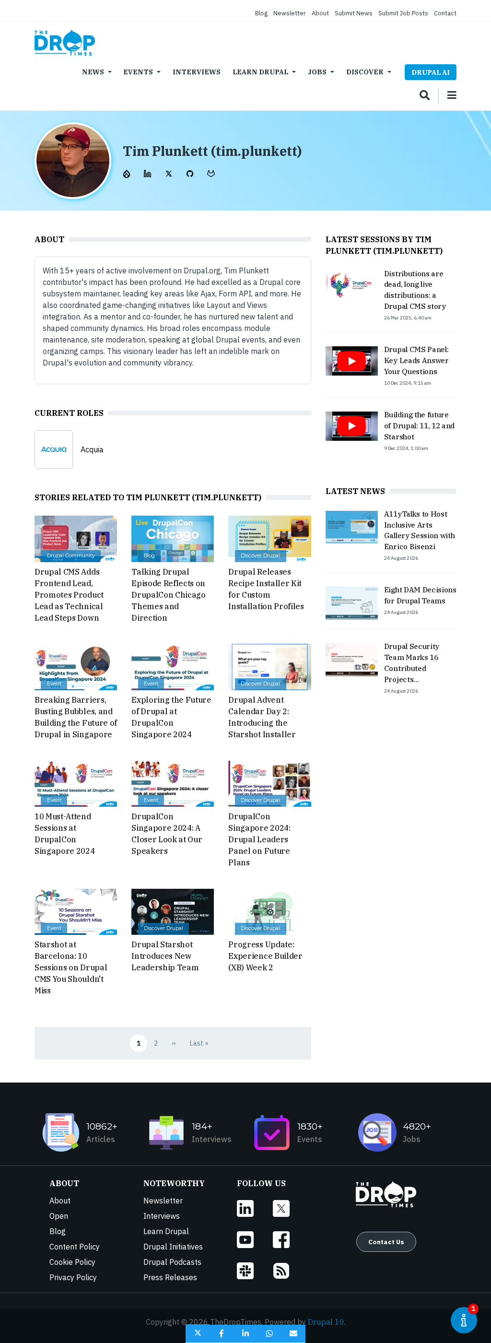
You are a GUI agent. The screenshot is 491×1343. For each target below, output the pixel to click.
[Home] (65, 42)
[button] (198, 1333)
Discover (365, 71)
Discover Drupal (260, 556)
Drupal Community (71, 556)
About (320, 13)
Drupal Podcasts (172, 1262)
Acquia (92, 449)
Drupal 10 (326, 1322)
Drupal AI (430, 72)
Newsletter (289, 13)
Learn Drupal (260, 71)
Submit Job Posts (403, 13)
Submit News (354, 13)
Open (58, 1216)
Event (54, 684)
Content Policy (74, 1246)
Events (138, 71)
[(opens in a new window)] (127, 172)
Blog (261, 13)
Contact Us (386, 1241)
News (93, 71)
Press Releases (170, 1277)
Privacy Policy (73, 1277)
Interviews (197, 71)
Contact (445, 13)
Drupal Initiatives (173, 1246)
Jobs (317, 71)
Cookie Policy (72, 1262)
